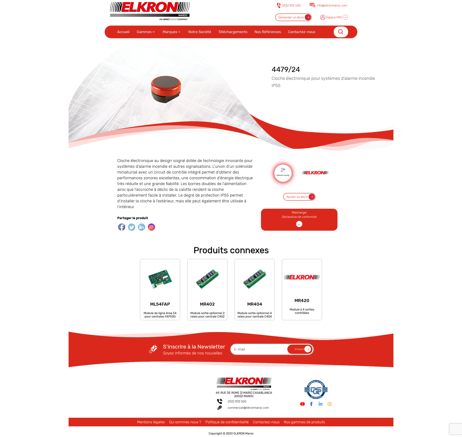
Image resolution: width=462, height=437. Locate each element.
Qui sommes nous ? (185, 422)
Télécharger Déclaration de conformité (299, 215)
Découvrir (159, 318)
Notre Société (199, 32)
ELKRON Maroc (244, 433)
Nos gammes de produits (304, 422)
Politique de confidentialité (227, 422)
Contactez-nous (301, 32)
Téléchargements (232, 32)
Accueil (123, 32)
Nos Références (268, 32)
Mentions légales (151, 422)
